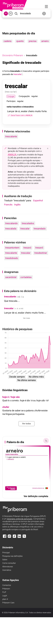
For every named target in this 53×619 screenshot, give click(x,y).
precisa (32, 41)
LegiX (4, 596)
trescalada (10, 228)
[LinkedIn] (19, 537)
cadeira (7, 41)
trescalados (28, 223)
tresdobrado (11, 258)
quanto (20, 41)
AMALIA (12, 154)
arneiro (45, 41)
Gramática (6, 570)
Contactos (6, 585)
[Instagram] (9, 537)
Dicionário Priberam (12, 55)
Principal (6, 553)
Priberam (6, 589)
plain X (5, 599)
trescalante (11, 136)
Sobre (4, 560)
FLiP (4, 592)
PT (6, 13)
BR (11, 13)
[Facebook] (4, 537)
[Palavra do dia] (46, 440)
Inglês (17, 204)
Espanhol (38, 200)
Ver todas (26, 424)
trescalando (11, 223)
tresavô (39, 247)
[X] (24, 537)
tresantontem (12, 247)
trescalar (25, 228)
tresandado (40, 228)
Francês (8, 204)
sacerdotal (10, 277)
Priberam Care (8, 603)
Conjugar (10, 96)
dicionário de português (19, 519)
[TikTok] (14, 537)
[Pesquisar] (16, 13)
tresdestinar (40, 253)
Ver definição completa (36, 496)
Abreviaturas (7, 567)
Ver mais (26, 318)
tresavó (27, 247)
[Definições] (44, 13)
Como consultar (9, 563)
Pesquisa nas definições (12, 556)
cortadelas (26, 277)
